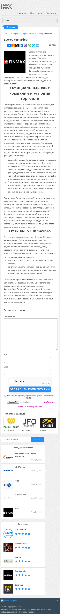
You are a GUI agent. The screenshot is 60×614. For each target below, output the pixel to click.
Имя (5, 355)
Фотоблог (36, 13)
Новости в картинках (8, 609)
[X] (17, 45)
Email (6, 367)
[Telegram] (37, 45)
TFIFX (17, 481)
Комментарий (9, 316)
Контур (18, 557)
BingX (17, 509)
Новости (21, 13)
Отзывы (51, 13)
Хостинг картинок (34, 609)
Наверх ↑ (31, 612)
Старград (19, 585)
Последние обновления (23, 448)
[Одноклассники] (13, 45)
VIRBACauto (20, 467)
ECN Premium (21, 530)
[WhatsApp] (29, 45)
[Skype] (33, 45)
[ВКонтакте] (9, 45)
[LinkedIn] (21, 45)
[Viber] (25, 45)
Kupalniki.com (21, 495)
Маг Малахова (21, 544)
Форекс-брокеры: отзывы (23, 34)
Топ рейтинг (23, 524)
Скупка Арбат (21, 571)
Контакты (23, 612)
